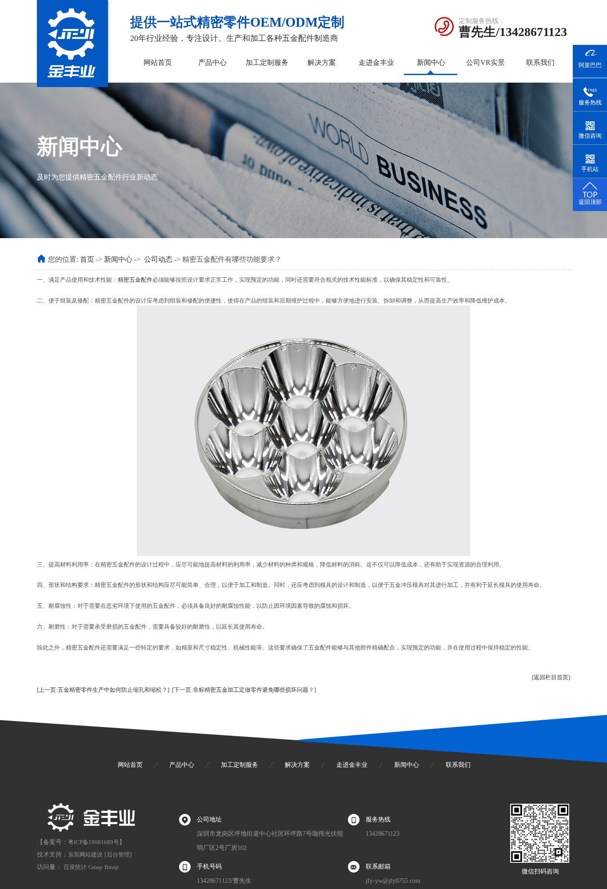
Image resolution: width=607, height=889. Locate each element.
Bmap (111, 867)
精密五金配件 (135, 279)
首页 (87, 259)
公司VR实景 (485, 62)
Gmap (95, 867)
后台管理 (118, 854)
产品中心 (212, 62)
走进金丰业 (376, 62)
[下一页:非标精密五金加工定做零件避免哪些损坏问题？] (244, 689)
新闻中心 (431, 62)
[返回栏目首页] (551, 677)
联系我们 (540, 62)
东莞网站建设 (85, 854)
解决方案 (321, 62)
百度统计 (75, 867)
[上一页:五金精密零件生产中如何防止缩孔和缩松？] (103, 689)
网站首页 (158, 62)
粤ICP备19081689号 (93, 842)
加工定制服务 (267, 62)
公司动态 (158, 259)
